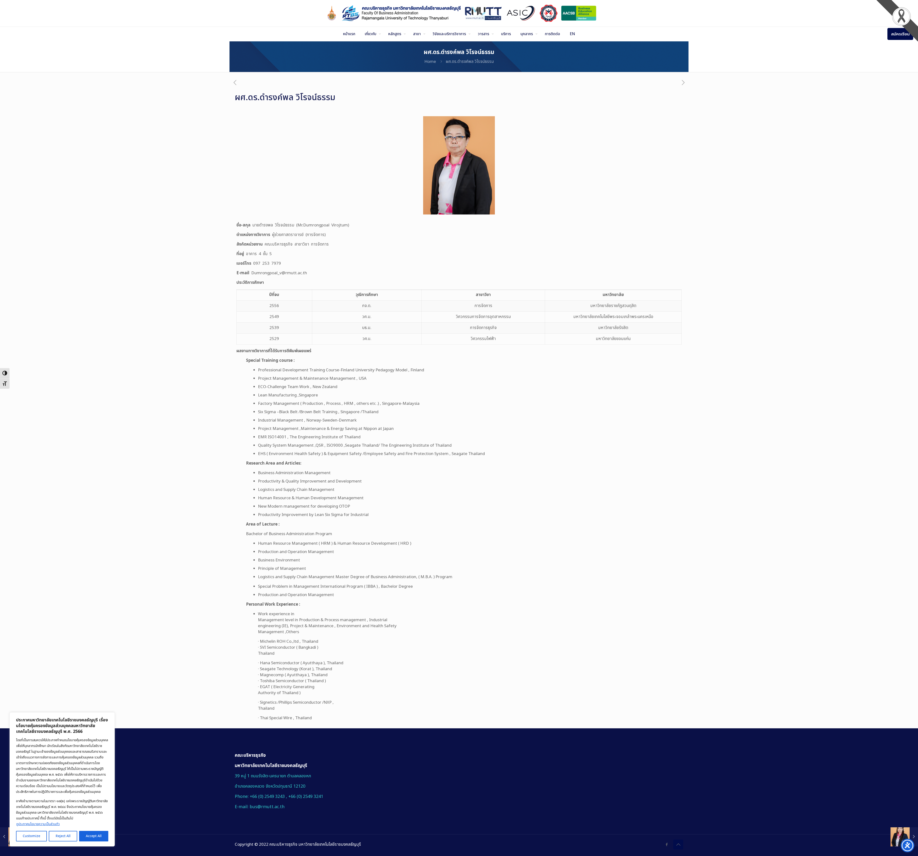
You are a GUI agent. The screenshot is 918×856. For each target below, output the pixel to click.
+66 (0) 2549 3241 (305, 796)
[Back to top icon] (678, 845)
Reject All (63, 836)
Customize (31, 836)
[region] (62, 779)
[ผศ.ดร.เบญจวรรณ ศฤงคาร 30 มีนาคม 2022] (904, 836)
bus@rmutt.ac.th (267, 807)
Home (430, 62)
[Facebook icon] (666, 844)
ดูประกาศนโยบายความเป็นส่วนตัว (38, 824)
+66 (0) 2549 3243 (268, 796)
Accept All (94, 836)
